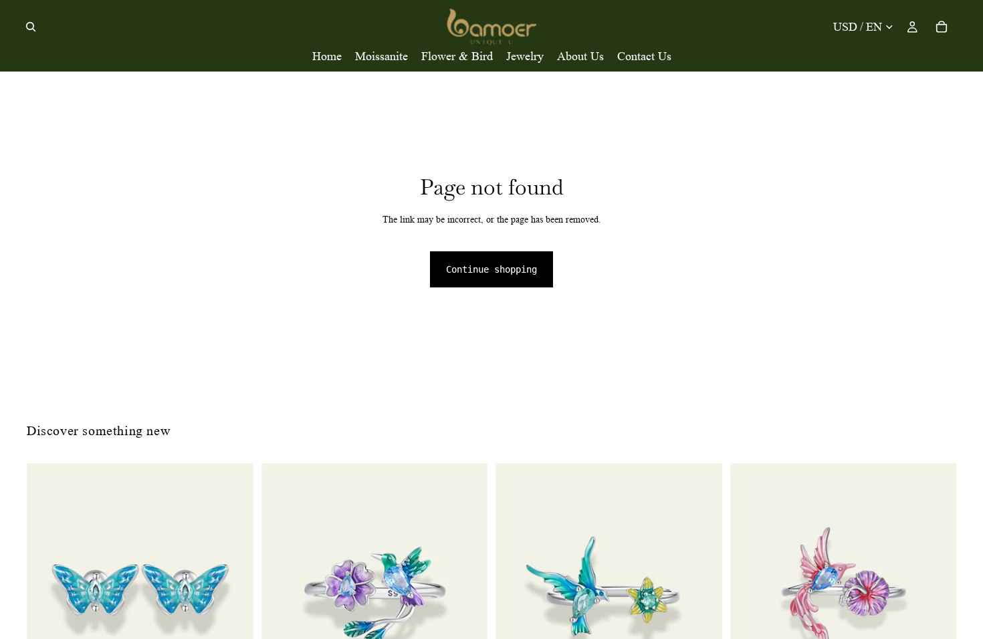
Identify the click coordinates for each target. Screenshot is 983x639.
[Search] (30, 26)
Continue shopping (491, 269)
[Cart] (941, 26)
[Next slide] (233, 589)
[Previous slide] (47, 589)
